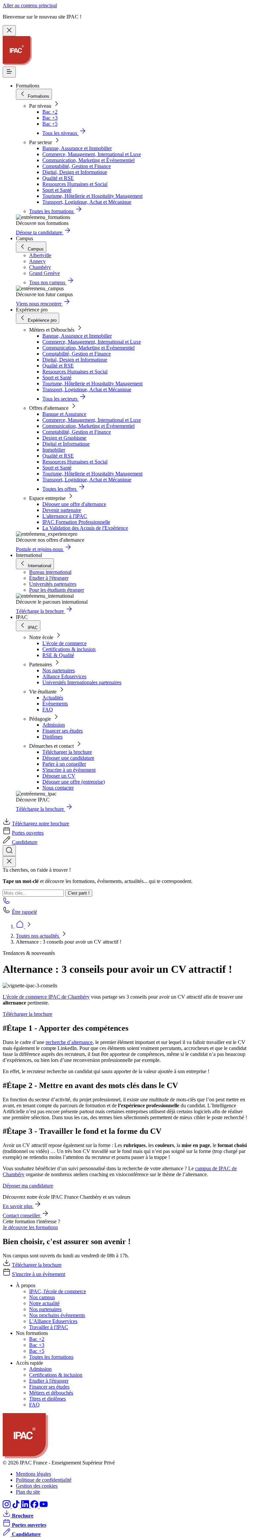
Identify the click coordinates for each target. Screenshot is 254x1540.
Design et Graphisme (64, 438)
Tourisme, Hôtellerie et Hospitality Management (92, 196)
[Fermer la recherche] (9, 861)
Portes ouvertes (28, 833)
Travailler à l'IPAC (48, 1327)
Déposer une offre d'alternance (74, 504)
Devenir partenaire (61, 510)
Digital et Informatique (66, 444)
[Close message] (9, 30)
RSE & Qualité (58, 655)
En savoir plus (18, 1206)
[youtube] (44, 1506)
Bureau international (50, 572)
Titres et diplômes (47, 1399)
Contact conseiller (22, 1215)
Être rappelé (24, 912)
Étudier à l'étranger (48, 578)
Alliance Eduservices (64, 676)
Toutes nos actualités (38, 936)
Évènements (55, 703)
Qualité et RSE (58, 178)
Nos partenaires (58, 670)
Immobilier (53, 450)
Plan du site (28, 1492)
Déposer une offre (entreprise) (73, 782)
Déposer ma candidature (28, 1185)
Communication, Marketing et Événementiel (88, 160)
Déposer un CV (58, 776)
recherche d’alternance (69, 1042)
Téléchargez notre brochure (40, 823)
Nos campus (42, 1297)
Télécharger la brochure (67, 752)
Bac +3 (50, 118)
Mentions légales (33, 1474)
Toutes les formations (51, 1357)
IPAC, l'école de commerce (57, 1291)
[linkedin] (25, 1506)
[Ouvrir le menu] (9, 72)
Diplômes (52, 737)
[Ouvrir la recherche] (9, 850)
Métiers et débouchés (51, 1393)
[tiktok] (16, 1506)
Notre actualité (44, 1303)
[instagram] (7, 1506)
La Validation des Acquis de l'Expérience (85, 528)
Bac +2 (50, 112)
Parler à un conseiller (64, 764)
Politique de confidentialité (43, 1480)
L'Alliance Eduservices (53, 1321)
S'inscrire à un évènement (69, 770)
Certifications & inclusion (69, 649)
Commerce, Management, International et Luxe (91, 154)
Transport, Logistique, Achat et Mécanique (86, 202)
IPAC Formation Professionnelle (76, 522)
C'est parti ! (79, 893)
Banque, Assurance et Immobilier (77, 148)
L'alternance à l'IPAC (64, 516)
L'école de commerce (64, 643)
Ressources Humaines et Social (74, 184)
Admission (53, 725)
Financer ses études (62, 731)
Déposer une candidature (68, 758)
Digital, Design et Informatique (74, 172)
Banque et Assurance (64, 414)
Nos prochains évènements (57, 1315)
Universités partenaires (52, 584)
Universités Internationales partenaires (81, 682)
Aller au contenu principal (30, 5)
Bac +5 (50, 124)
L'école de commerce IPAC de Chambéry (46, 997)
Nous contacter (58, 788)
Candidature (24, 842)
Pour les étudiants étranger (56, 590)
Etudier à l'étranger (48, 1381)
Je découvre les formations (30, 1227)
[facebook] (35, 1506)
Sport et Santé (56, 190)
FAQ (47, 709)
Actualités (52, 697)
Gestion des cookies (37, 1486)
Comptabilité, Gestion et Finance (76, 166)
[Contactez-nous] (7, 903)
